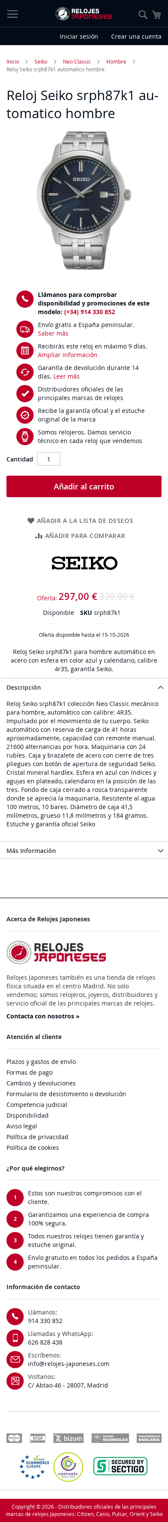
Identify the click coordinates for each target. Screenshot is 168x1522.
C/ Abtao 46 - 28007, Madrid (68, 1385)
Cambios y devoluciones (41, 1083)
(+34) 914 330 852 (89, 312)
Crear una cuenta (136, 36)
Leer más (66, 376)
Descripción (23, 687)
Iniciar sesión (79, 36)
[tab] (84, 686)
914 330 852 (45, 1321)
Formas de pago (29, 1072)
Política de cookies (32, 1147)
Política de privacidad (37, 1137)
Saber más (53, 333)
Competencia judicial (36, 1104)
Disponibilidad (27, 1115)
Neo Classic (77, 61)
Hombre (116, 61)
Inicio (12, 61)
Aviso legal (21, 1126)
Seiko (40, 61)
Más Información (31, 851)
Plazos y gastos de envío (41, 1061)
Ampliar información (67, 355)
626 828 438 (45, 1342)
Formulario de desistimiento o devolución (66, 1094)
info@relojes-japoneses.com (68, 1364)
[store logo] (84, 13)
